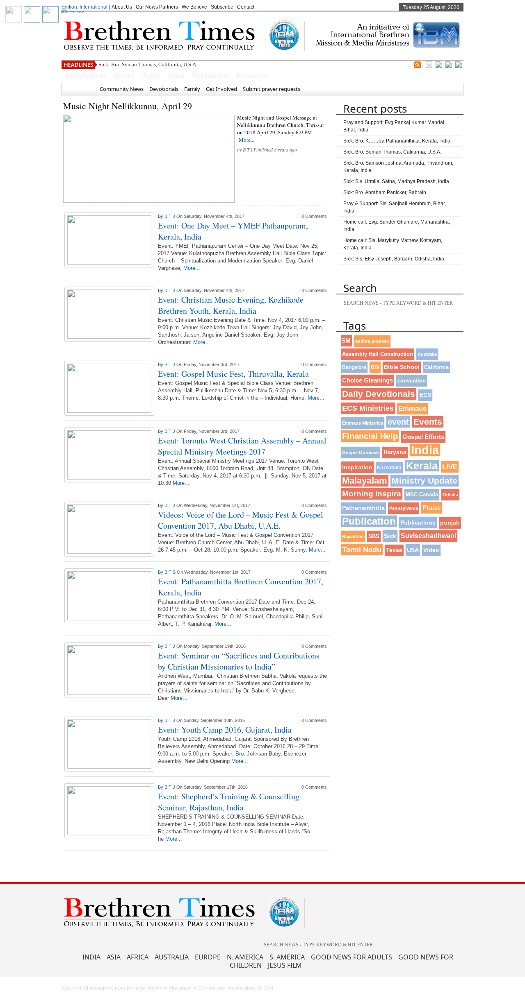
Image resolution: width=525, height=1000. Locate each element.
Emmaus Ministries (362, 423)
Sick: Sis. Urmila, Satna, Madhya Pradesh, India (396, 181)
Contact (245, 7)
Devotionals (163, 89)
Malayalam (364, 480)
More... (246, 139)
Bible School (402, 367)
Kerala (422, 465)
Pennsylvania (403, 508)
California (436, 367)
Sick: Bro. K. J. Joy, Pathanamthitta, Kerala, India (396, 141)
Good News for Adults (351, 957)
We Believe (194, 7)
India (425, 450)
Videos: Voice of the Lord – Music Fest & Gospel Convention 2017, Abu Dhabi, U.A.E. (240, 520)
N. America (245, 957)
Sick (390, 535)
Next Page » (286, 861)
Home (86, 89)
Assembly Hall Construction (377, 354)
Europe (208, 957)
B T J (170, 216)
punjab (450, 523)
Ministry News (86, 75)
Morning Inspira (371, 493)
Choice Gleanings (367, 380)
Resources (252, 75)
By (161, 216)
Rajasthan (353, 536)
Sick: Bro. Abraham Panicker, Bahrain (384, 192)
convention (411, 381)
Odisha (450, 494)
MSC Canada (422, 495)
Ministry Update (424, 480)
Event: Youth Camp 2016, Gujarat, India (225, 729)
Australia (427, 354)
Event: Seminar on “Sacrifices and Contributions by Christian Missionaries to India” (239, 661)
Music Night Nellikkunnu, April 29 (127, 106)
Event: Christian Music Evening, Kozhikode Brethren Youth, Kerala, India (231, 305)
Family (192, 89)
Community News (122, 89)
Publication (369, 521)
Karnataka (389, 467)
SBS (373, 536)
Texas (394, 550)
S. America (287, 957)
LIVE (449, 467)
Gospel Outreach (360, 452)
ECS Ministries (368, 408)
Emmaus (412, 408)
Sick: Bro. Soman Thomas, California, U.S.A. (147, 64)
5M (346, 340)
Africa (137, 957)
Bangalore (354, 367)
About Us (122, 7)
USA (413, 550)
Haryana (394, 452)
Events (125, 75)
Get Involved (221, 89)
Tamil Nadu (361, 549)
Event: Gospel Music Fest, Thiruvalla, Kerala (233, 373)
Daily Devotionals (378, 393)
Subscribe (222, 7)
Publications (210, 75)
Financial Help (370, 436)
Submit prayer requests (271, 89)
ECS (425, 395)
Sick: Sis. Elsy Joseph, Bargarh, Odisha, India (393, 259)
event (398, 421)
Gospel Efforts (423, 437)
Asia (114, 957)
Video (176, 75)
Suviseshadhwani (428, 535)
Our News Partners (157, 7)
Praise (431, 508)
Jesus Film (285, 965)
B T (246, 149)
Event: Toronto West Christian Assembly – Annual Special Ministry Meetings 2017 (242, 446)
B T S (170, 572)
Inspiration (357, 467)
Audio (151, 75)
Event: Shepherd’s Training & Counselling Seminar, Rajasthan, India (228, 802)
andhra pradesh (372, 341)
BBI (375, 367)
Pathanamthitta (363, 508)
